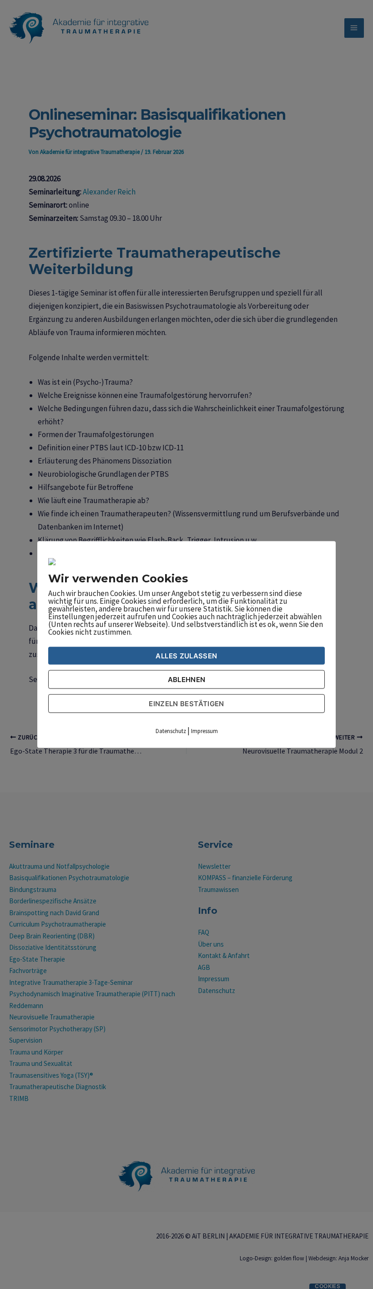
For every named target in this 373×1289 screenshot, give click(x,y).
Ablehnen (187, 679)
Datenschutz (171, 731)
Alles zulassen (186, 656)
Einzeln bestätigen (186, 703)
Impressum (204, 731)
